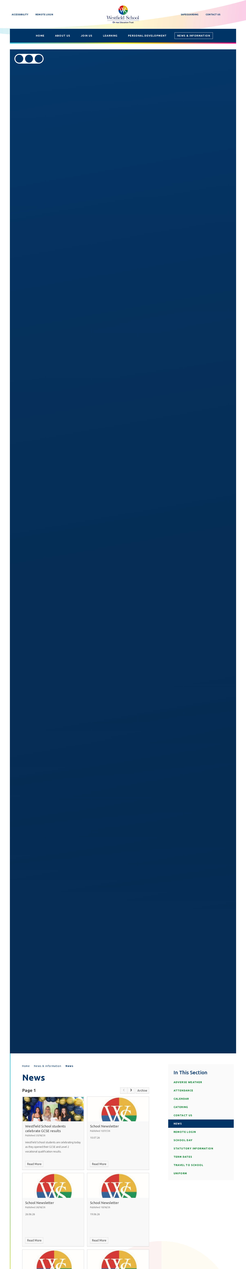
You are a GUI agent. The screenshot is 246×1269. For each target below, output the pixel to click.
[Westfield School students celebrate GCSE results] (53, 1109)
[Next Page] (131, 1090)
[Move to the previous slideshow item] (19, 59)
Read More (34, 1164)
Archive (142, 1090)
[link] (123, 1090)
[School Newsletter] (118, 1109)
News (69, 1066)
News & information (47, 1066)
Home (26, 1066)
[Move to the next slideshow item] (29, 59)
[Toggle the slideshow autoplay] (39, 59)
